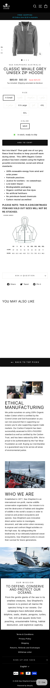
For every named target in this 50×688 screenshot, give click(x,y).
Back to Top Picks (27, 362)
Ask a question (25, 275)
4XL (42, 105)
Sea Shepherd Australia (25, 65)
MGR (25, 126)
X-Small (8, 98)
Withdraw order (25, 652)
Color (25, 121)
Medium (31, 98)
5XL (25, 113)
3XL (33, 105)
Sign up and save (24, 660)
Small (19, 98)
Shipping (21, 83)
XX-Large (22, 105)
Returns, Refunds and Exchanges (25, 648)
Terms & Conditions (25, 634)
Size (25, 92)
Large (42, 98)
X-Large (9, 105)
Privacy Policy (25, 639)
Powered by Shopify (25, 686)
